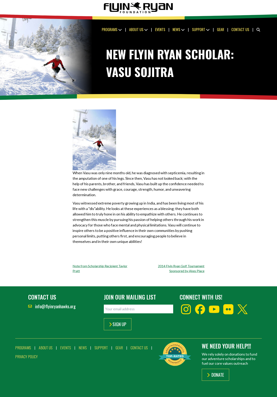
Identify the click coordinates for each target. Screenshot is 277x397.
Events (160, 29)
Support (199, 29)
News (177, 29)
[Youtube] (214, 309)
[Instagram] (186, 309)
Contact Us (240, 29)
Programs (110, 29)
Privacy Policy (26, 356)
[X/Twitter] (242, 309)
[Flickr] (228, 309)
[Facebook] (200, 309)
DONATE (217, 374)
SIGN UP (119, 324)
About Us (136, 29)
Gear (220, 29)
